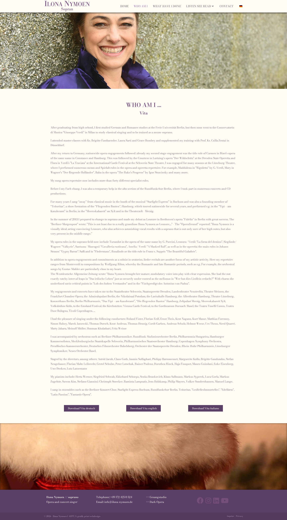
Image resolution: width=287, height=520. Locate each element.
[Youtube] (225, 501)
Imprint (230, 516)
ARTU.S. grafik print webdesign (84, 516)
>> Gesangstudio (156, 497)
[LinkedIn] (216, 501)
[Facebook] (200, 501)
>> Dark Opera (155, 502)
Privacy (239, 516)
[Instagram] (208, 501)
